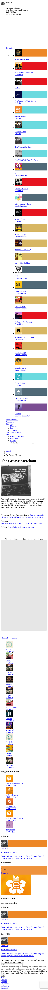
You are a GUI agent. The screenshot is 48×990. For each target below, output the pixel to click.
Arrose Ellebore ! (12, 420)
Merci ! (3, 978)
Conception (5, 988)
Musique (13, 426)
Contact (13, 441)
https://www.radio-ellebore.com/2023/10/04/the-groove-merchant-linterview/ (22, 516)
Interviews (14, 428)
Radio (8, 434)
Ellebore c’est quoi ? (17, 436)
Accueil (8, 451)
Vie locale (14, 430)
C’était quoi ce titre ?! (13, 432)
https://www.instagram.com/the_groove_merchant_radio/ (22, 523)
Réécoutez (9, 48)
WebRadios (10, 422)
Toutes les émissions (9, 638)
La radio (4, 982)
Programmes (5, 984)
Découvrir (9, 424)
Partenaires (14, 439)
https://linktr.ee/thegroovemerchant (21, 527)
